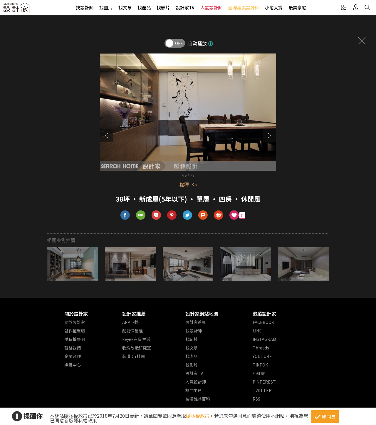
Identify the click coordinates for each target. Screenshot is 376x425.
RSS (256, 399)
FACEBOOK (263, 322)
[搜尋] (367, 7)
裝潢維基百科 (197, 399)
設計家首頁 (195, 322)
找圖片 (106, 7)
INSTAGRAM (264, 339)
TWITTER (262, 390)
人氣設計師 (211, 7)
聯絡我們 (72, 348)
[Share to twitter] (187, 215)
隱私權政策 (197, 415)
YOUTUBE (262, 356)
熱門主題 (193, 390)
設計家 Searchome (16, 9)
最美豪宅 (297, 7)
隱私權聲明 (74, 339)
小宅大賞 (274, 7)
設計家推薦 (134, 313)
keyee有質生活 (136, 339)
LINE (257, 331)
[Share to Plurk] (203, 215)
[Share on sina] (219, 215)
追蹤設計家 (264, 313)
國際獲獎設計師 (243, 7)
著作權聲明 (74, 331)
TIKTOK (260, 365)
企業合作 (72, 356)
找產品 (144, 7)
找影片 (163, 7)
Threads (261, 348)
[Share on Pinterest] (172, 215)
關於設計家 (76, 313)
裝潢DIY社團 (133, 356)
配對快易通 (132, 331)
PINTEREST (264, 382)
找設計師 (84, 7)
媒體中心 (72, 365)
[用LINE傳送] (141, 215)
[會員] (355, 7)
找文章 (125, 7)
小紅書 (259, 373)
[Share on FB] (125, 215)
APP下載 (130, 322)
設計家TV (185, 7)
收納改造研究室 (136, 348)
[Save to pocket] (156, 215)
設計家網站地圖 (201, 313)
